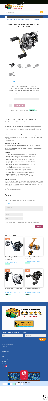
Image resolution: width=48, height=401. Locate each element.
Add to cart (19, 105)
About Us (4, 361)
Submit (39, 226)
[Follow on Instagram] (6, 366)
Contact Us (4, 346)
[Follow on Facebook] (4, 366)
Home (8, 19)
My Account (4, 349)
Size (10, 99)
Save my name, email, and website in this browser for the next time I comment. (23, 222)
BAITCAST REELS (20, 19)
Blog (3, 356)
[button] (37, 32)
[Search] (41, 12)
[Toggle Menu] (6, 17)
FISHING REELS (13, 19)
